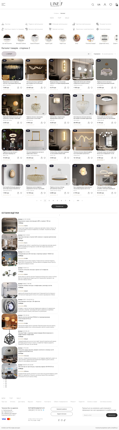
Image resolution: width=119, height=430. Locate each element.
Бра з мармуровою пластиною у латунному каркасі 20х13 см (83, 187)
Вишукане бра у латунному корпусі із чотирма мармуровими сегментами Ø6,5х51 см (59, 82)
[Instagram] (62, 420)
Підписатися (111, 415)
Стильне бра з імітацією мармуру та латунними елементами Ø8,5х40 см (59, 152)
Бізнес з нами (92, 402)
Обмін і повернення (61, 402)
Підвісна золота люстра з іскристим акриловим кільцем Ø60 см (105, 82)
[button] (3, 4)
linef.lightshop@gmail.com (36, 408)
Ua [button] (98, 4)
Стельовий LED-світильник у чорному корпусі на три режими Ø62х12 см (106, 117)
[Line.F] (57, 3)
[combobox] (89, 54)
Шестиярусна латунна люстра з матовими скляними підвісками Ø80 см (83, 117)
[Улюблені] (110, 4)
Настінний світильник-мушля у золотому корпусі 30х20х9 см (11, 187)
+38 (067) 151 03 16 (35, 410)
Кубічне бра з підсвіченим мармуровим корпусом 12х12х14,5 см (57, 117)
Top (59, 18)
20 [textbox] (88, 54)
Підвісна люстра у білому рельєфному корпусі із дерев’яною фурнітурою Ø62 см (59, 187)
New (52, 18)
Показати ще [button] (59, 206)
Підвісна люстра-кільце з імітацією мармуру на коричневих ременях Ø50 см (11, 152)
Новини (38, 402)
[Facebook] (59, 420)
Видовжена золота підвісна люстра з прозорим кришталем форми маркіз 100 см (12, 82)
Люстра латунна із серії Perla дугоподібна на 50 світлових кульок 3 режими (34, 82)
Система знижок (106, 402)
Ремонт (73, 402)
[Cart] (18, 88)
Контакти (47, 402)
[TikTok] (65, 420)
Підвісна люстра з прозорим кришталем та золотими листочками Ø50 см (34, 117)
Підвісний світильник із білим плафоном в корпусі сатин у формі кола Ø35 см (82, 82)
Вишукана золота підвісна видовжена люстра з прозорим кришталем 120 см (35, 187)
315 (78, 200)
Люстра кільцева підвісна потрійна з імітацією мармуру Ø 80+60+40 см (106, 187)
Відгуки (30, 402)
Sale (67, 18)
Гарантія (81, 402)
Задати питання (61, 414)
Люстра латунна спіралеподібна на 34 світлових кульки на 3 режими (83, 152)
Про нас (4, 402)
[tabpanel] (30, 226)
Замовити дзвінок (62, 409)
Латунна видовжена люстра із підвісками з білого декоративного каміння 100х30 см (35, 152)
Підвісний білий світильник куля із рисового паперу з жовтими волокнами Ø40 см (12, 117)
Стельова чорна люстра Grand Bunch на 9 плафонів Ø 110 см (105, 152)
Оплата (12, 402)
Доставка (21, 402)
